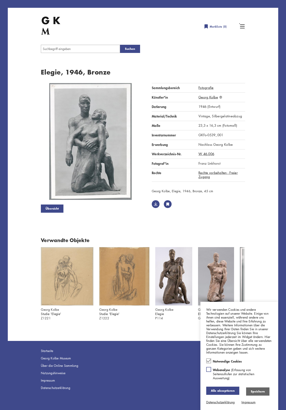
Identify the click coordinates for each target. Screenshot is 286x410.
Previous (35, 142)
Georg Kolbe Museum (56, 358)
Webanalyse (233, 374)
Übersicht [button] (52, 208)
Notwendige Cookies (227, 361)
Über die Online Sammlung (59, 365)
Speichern (258, 391)
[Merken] (168, 204)
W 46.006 (206, 154)
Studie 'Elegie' (51, 314)
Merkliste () (218, 27)
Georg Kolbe (208, 97)
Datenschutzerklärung (55, 388)
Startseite (47, 351)
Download (156, 204)
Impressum (48, 380)
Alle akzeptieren (223, 391)
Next (145, 142)
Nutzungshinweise (53, 373)
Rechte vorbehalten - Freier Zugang (218, 174)
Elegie (159, 314)
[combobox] (80, 49)
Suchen (130, 49)
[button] (242, 26)
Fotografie (206, 87)
